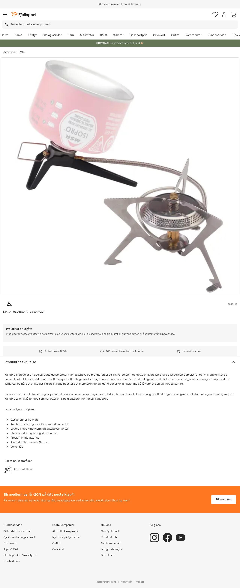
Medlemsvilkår (111, 543)
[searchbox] (124, 24)
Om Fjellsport (110, 531)
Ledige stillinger (111, 549)
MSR (22, 52)
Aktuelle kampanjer (65, 531)
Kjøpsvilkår (126, 581)
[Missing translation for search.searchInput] (6, 24)
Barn (71, 35)
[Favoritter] (215, 14)
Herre (4, 35)
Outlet (175, 35)
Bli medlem (224, 499)
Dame (18, 35)
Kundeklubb (109, 537)
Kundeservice (217, 35)
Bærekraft (108, 555)
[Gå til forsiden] (23, 14)
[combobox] (120, 24)
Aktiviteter (87, 35)
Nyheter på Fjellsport (66, 537)
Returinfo (10, 543)
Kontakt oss (12, 561)
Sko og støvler (52, 35)
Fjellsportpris (138, 35)
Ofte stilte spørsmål (17, 531)
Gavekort (159, 35)
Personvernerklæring (106, 581)
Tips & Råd (11, 549)
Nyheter (118, 35)
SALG (103, 35)
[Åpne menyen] (5, 14)
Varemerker (193, 35)
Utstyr (32, 35)
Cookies (140, 581)
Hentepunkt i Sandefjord (20, 555)
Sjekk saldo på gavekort (19, 537)
